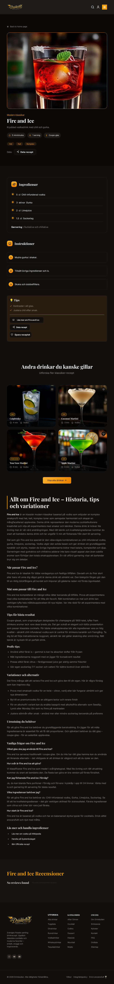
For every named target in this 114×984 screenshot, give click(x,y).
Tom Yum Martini (19, 463)
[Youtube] (14, 956)
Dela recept (26, 152)
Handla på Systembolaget (23, 839)
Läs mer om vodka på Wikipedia (26, 834)
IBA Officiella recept (21, 844)
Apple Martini (68, 463)
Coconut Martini (69, 418)
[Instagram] (9, 956)
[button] (104, 7)
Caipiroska (15, 418)
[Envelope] (19, 956)
